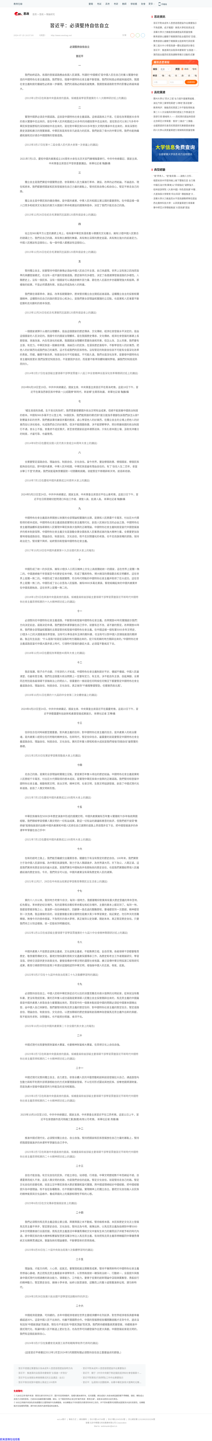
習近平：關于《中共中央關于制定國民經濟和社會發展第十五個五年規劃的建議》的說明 (125, 1373)
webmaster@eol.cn (109, 1426)
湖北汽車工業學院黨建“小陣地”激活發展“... (173, 103)
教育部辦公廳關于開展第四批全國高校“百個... (175, 36)
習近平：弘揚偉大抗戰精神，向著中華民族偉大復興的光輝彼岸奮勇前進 (117, 1382)
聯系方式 (72, 1419)
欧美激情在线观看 (10, 1439)
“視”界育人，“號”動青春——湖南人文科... (173, 176)
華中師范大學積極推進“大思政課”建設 (171, 207)
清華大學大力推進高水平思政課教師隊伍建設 (175, 198)
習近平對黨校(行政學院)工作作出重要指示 (103, 1377)
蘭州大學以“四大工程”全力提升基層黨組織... (174, 98)
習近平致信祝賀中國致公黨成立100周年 (37, 1382)
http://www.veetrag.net (61, 35)
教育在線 (18, 4)
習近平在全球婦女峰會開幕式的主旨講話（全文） (42, 1377)
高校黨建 (159, 92)
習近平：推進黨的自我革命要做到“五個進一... (175, 50)
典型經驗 (159, 169)
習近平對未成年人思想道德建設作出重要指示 (104, 1368)
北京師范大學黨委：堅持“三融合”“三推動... (173, 121)
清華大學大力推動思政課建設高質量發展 (172, 32)
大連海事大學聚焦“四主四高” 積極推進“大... (174, 194)
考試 (99, 4)
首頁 (34, 14)
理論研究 (50, 14)
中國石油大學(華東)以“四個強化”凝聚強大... (174, 185)
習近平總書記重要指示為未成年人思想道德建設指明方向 (45, 1368)
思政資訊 (159, 16)
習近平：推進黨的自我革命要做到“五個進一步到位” (43, 1373)
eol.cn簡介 (61, 1419)
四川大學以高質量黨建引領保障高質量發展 (174, 130)
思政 (41, 14)
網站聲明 (83, 1419)
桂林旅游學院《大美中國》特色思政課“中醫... (175, 189)
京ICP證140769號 (97, 1419)
